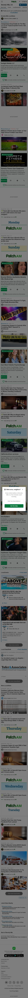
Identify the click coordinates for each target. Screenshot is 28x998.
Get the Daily (14, 506)
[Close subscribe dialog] (22, 489)
